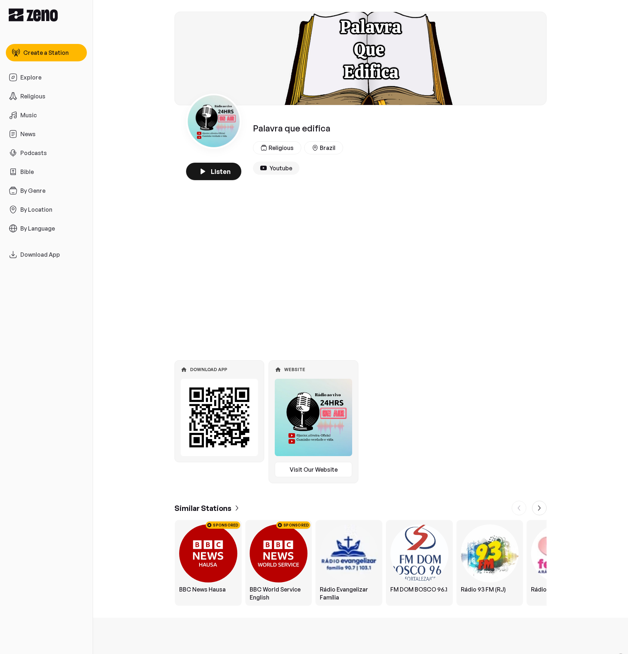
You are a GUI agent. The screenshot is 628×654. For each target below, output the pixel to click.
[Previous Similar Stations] (519, 508)
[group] (360, 563)
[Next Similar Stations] (539, 508)
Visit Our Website (314, 469)
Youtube (281, 168)
